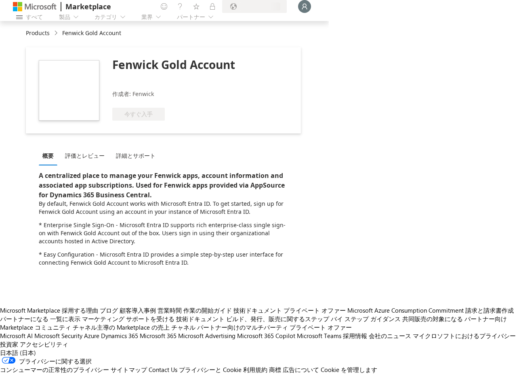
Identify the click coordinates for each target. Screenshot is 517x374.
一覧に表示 (65, 319)
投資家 (9, 344)
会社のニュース (390, 336)
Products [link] (38, 33)
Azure (91, 336)
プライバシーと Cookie (210, 370)
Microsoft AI (16, 336)
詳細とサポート (136, 155)
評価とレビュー (85, 155)
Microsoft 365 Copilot (266, 336)
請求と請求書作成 (489, 310)
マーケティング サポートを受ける (128, 319)
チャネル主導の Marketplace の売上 (121, 327)
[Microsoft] (35, 6)
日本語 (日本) (18, 353)
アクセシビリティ (44, 344)
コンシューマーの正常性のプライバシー (54, 370)
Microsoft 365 (158, 336)
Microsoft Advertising (206, 336)
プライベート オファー (315, 310)
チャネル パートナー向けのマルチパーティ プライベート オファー (261, 327)
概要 (48, 155)
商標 (275, 370)
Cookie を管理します (349, 370)
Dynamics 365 (119, 336)
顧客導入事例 (138, 310)
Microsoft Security (58, 336)
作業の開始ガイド (207, 310)
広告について (301, 370)
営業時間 (170, 310)
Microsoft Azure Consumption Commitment (405, 310)
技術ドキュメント (257, 310)
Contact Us (163, 370)
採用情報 (355, 336)
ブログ (109, 310)
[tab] (50, 155)
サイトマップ (129, 370)
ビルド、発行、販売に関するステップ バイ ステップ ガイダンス (313, 319)
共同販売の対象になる (432, 319)
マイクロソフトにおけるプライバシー (464, 336)
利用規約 (255, 370)
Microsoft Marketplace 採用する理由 (49, 310)
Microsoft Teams (319, 336)
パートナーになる (24, 319)
